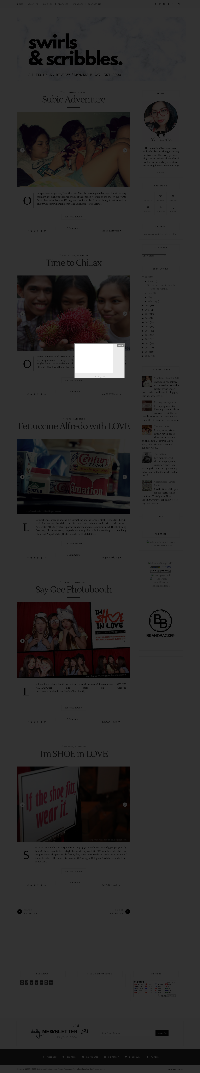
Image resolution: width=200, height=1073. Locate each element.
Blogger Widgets (103, 377)
